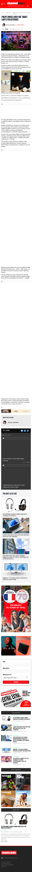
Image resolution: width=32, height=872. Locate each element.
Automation (8, 12)
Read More (4, 841)
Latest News (16, 716)
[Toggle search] (4, 4)
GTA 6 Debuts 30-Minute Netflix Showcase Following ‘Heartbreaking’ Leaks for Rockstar (21, 761)
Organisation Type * (7, 674)
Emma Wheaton (24, 731)
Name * (4, 661)
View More (4, 774)
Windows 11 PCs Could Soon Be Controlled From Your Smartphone (22, 750)
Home (2, 12)
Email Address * (6, 668)
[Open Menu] (2, 4)
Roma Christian (13, 422)
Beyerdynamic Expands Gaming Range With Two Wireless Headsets (21, 718)
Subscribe (16, 682)
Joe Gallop (23, 721)
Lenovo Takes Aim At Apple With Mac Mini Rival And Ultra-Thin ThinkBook (21, 728)
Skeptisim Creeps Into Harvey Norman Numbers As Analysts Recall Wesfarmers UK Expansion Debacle (21, 740)
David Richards (24, 743)
